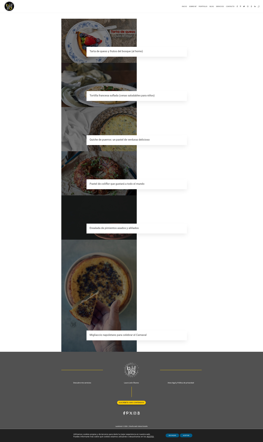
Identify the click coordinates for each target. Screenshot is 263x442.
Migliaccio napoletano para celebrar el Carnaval (118, 334)
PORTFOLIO (203, 6)
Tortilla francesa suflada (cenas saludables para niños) (122, 95)
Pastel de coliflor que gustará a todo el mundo (117, 183)
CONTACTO (230, 6)
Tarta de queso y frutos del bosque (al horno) (116, 51)
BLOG (212, 6)
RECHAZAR (172, 435)
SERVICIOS (220, 6)
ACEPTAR (186, 435)
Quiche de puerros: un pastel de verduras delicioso (120, 139)
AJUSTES (150, 437)
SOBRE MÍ (192, 6)
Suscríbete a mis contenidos (131, 402)
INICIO (184, 6)
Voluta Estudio (143, 426)
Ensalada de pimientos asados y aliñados (114, 228)
